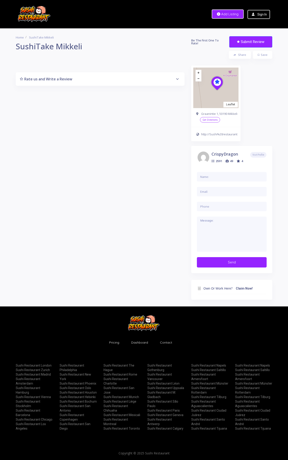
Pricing (114, 342)
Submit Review (252, 42)
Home (20, 37)
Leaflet (230, 104)
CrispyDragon (225, 154)
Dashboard (139, 342)
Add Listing (229, 14)
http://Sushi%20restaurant (219, 134)
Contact (166, 342)
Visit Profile (258, 155)
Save (264, 55)
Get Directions (210, 119)
